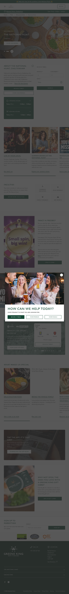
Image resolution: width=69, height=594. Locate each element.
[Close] (61, 275)
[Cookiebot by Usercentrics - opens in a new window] (59, 278)
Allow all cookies (56, 314)
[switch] (26, 303)
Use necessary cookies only (34, 314)
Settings (61, 309)
